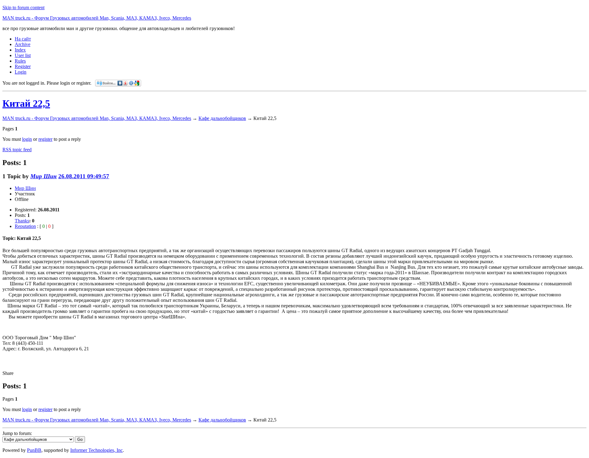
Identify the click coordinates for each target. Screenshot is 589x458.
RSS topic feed (17, 149)
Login (20, 72)
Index (20, 49)
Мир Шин (43, 176)
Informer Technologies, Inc (96, 450)
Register (23, 66)
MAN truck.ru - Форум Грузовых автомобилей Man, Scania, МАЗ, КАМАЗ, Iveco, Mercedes (96, 18)
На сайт (23, 38)
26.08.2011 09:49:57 (83, 176)
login (27, 139)
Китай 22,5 (26, 103)
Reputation (25, 226)
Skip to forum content (23, 7)
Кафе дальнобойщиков (222, 118)
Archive (22, 44)
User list (23, 55)
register (45, 139)
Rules (20, 61)
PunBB (34, 450)
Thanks (22, 220)
